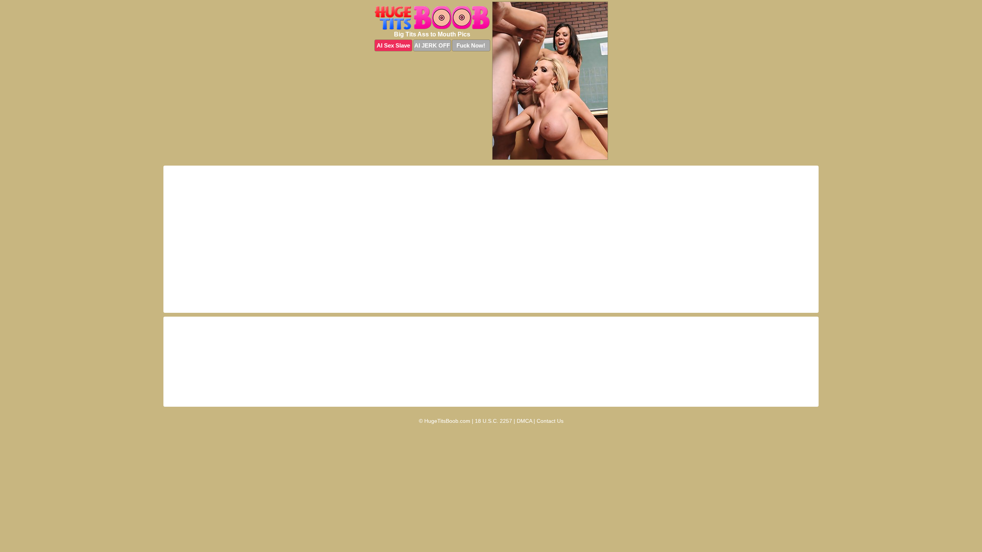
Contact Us (550, 421)
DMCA (524, 421)
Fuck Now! (470, 45)
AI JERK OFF (432, 45)
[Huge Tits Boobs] (432, 18)
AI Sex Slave (393, 45)
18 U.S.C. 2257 (493, 421)
